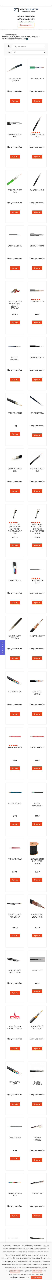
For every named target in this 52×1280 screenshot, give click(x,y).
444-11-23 (26, 19)
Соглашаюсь (36, 1277)
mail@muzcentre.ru (26, 22)
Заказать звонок (26, 25)
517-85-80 (26, 16)
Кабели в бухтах (11, 35)
